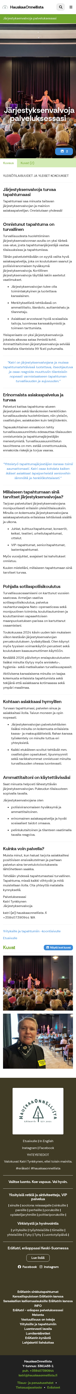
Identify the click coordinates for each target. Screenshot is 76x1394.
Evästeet (53, 1387)
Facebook (46, 1148)
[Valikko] (71, 7)
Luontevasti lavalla (38, 1329)
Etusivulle (10, 938)
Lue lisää (38, 1258)
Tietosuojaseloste (29, 1387)
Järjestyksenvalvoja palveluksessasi (30, 18)
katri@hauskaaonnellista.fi (38, 1375)
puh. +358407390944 (38, 1371)
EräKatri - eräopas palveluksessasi (38, 1310)
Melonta (38, 1315)
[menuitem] (60, 7)
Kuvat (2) (27, 163)
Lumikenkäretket (38, 1334)
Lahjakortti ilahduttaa (38, 1343)
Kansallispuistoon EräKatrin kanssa (38, 1297)
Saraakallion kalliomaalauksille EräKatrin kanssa (38, 1301)
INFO (38, 1306)
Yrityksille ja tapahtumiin (38, 1324)
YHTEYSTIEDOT (38, 1155)
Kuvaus (8, 163)
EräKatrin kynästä (38, 1338)
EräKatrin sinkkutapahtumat (38, 1292)
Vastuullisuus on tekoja (38, 1320)
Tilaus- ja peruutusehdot (35, 1383)
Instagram (29, 1148)
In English (46, 1141)
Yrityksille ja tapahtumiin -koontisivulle (32, 931)
